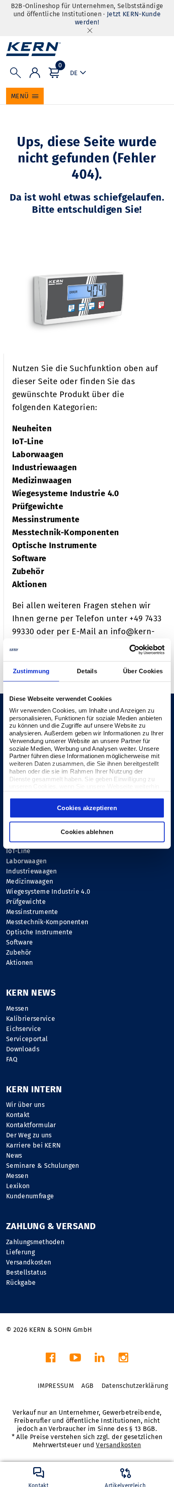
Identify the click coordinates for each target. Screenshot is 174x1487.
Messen (17, 1008)
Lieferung (20, 1252)
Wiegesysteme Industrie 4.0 (65, 493)
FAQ (11, 1059)
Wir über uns (25, 1105)
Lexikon (18, 1186)
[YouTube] (75, 1359)
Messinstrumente (46, 519)
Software (29, 558)
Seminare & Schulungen (42, 1165)
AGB (87, 1386)
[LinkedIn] (99, 1359)
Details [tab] (87, 671)
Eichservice (23, 1029)
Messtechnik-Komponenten (65, 532)
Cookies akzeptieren (87, 807)
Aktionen (29, 584)
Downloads (22, 1049)
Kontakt (18, 1115)
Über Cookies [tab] (143, 671)
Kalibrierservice (30, 1018)
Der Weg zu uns (28, 1135)
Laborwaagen (38, 454)
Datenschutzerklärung (135, 1386)
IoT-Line (28, 441)
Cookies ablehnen (87, 831)
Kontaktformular (31, 1125)
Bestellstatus (26, 1272)
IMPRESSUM (56, 1386)
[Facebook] (50, 1359)
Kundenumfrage (30, 1196)
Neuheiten (32, 428)
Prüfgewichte (38, 506)
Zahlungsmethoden (35, 1242)
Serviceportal (27, 1039)
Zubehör (28, 571)
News (14, 1155)
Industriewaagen (44, 467)
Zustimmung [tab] (31, 671)
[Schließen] (90, 30)
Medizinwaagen (42, 480)
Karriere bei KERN (33, 1145)
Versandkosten (28, 1262)
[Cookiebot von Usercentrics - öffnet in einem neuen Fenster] (129, 649)
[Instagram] (123, 1359)
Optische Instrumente (54, 545)
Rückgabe (21, 1282)
